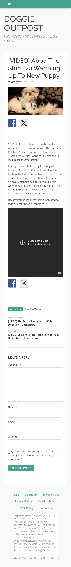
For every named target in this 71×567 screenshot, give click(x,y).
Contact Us (46, 508)
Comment (14, 364)
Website (12, 436)
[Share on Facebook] (12, 123)
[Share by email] (12, 135)
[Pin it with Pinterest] (36, 123)
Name (12, 407)
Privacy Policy (23, 501)
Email (12, 422)
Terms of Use (51, 494)
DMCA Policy (26, 508)
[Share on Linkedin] (47, 123)
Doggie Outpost (23, 23)
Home (15, 494)
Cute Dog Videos (33, 309)
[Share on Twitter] (24, 123)
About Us (31, 494)
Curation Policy (47, 501)
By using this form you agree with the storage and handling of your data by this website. (34, 455)
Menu (17, 4)
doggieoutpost (15, 81)
